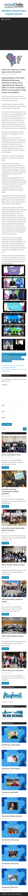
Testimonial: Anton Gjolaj (10, 840)
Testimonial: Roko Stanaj (10, 863)
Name (3, 405)
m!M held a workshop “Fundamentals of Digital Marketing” (10, 491)
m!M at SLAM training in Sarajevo (13, 636)
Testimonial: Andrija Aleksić (11, 745)
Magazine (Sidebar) (7, 723)
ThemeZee (18, 894)
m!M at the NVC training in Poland (13, 565)
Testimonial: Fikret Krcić (10, 887)
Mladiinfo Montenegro (7, 357)
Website (4, 417)
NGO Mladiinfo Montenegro (17, 359)
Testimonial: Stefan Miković (11, 769)
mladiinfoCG (18, 357)
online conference (6, 361)
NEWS (16, 74)
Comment (5, 384)
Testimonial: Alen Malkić (10, 792)
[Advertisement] (14, 36)
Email (3, 411)
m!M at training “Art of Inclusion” (13, 670)
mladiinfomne (5, 359)
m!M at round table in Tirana (11, 455)
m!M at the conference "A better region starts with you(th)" (13, 354)
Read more (5, 467)
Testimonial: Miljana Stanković (12, 816)
